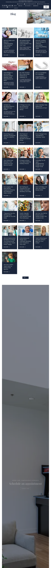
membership (35, 5)
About (15, 5)
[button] (21, 6)
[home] (7, 6)
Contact (16, 8)
